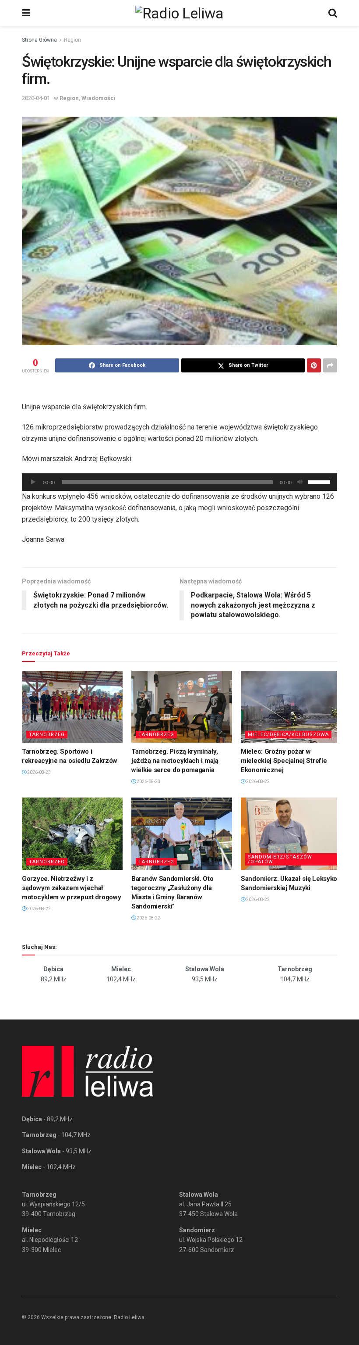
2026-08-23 (38, 772)
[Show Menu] (26, 13)
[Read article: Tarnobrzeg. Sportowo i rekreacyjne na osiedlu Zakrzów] (72, 707)
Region (72, 40)
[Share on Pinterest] (314, 365)
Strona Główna (39, 40)
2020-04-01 (36, 98)
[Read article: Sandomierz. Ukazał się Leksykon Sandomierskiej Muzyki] (291, 833)
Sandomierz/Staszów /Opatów (280, 859)
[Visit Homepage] (179, 13)
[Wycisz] (300, 482)
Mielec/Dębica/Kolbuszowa (288, 734)
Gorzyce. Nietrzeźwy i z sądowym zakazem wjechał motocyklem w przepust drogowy (71, 888)
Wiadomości (98, 98)
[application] (179, 482)
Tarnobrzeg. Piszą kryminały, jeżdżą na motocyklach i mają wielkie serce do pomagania (174, 761)
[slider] (320, 481)
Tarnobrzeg (47, 734)
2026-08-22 (257, 781)
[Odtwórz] (33, 482)
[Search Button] (332, 13)
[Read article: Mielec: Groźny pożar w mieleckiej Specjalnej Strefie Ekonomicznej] (291, 707)
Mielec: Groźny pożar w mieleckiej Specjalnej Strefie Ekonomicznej (284, 761)
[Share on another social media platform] (330, 365)
